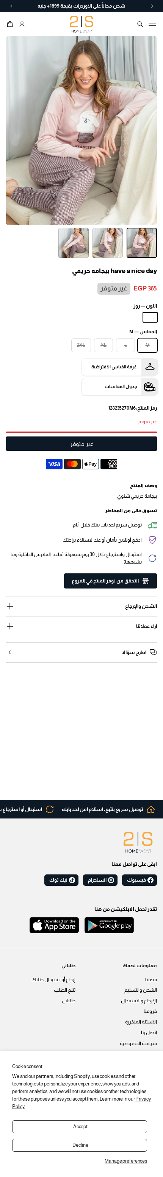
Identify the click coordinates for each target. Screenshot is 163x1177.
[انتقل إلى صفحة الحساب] (22, 24)
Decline (80, 1145)
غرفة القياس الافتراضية (114, 367)
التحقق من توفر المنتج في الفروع (105, 581)
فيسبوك (136, 880)
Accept (80, 1126)
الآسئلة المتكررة (141, 1022)
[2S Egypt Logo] (138, 842)
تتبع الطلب (64, 990)
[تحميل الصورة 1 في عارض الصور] (142, 243)
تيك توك (58, 880)
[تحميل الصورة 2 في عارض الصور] (107, 243)
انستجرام (97, 880)
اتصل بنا (149, 1032)
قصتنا (151, 979)
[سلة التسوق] (11, 24)
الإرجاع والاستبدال (139, 1000)
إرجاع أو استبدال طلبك (53, 979)
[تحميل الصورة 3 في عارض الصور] (73, 243)
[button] (11, 24)
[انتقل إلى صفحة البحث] (140, 24)
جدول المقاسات (121, 386)
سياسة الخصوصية (138, 1043)
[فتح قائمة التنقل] (152, 24)
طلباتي (68, 1000)
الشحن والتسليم (140, 990)
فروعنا (150, 1011)
